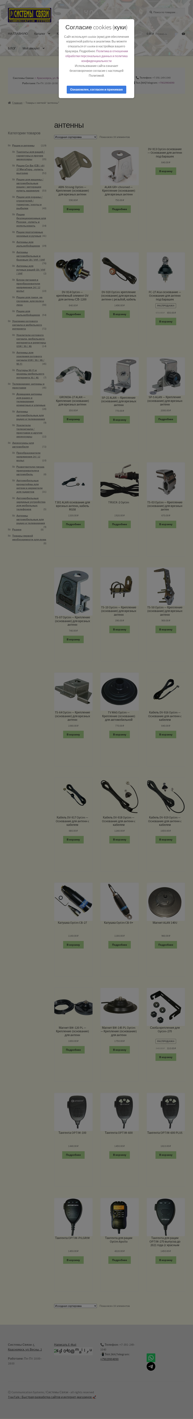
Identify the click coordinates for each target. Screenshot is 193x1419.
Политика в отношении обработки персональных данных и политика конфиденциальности (96, 56)
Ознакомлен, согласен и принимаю (96, 89)
